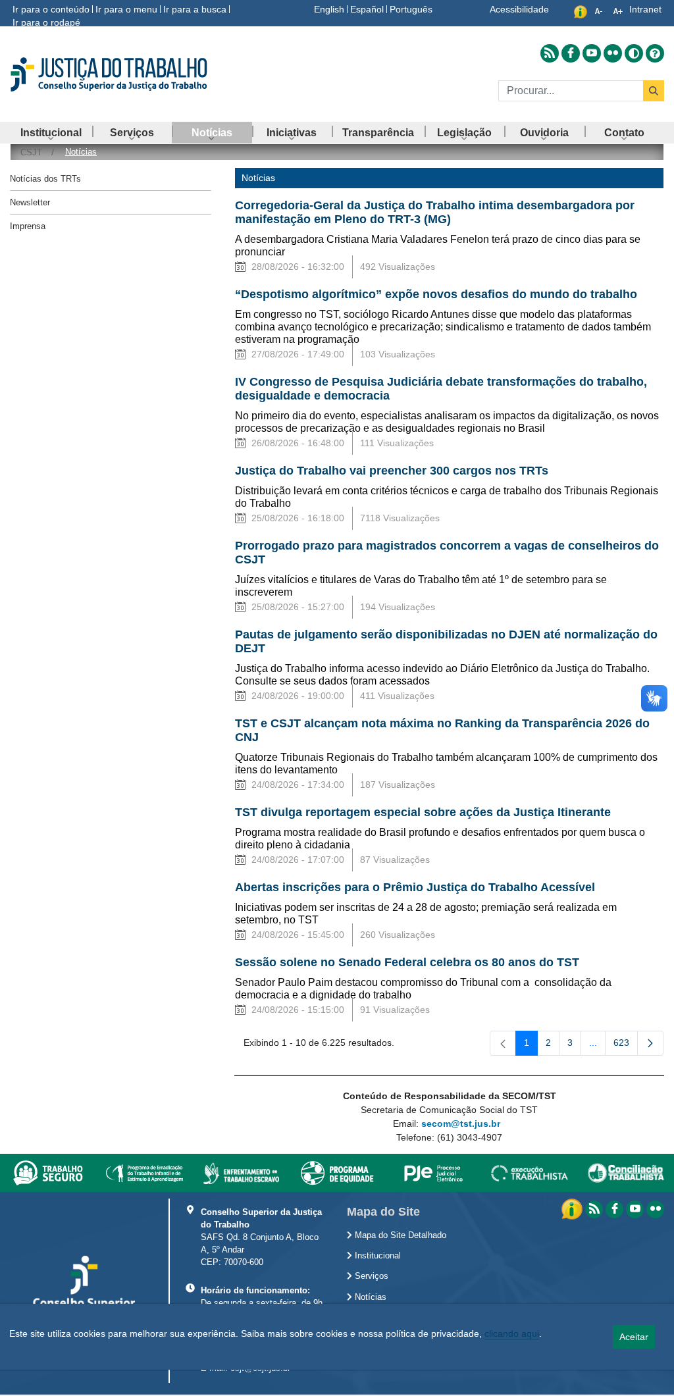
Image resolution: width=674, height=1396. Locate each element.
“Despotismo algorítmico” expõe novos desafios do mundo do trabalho (436, 294)
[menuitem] (51, 132)
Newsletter (30, 202)
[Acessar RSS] (549, 53)
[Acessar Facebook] (570, 53)
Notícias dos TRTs (45, 179)
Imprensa (27, 226)
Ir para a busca (194, 9)
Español (367, 9)
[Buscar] (653, 90)
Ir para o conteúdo (51, 9)
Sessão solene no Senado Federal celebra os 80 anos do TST (407, 962)
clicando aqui (511, 1333)
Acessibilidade (519, 9)
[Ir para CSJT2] (112, 74)
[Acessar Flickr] (613, 53)
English (329, 9)
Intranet (645, 9)
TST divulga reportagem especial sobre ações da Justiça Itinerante (423, 812)
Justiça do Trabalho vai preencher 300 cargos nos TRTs (391, 470)
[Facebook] (614, 1209)
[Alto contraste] (634, 53)
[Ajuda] (655, 53)
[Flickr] (655, 1209)
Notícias (369, 1297)
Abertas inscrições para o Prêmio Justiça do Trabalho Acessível (415, 887)
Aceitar (633, 1336)
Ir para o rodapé (46, 22)
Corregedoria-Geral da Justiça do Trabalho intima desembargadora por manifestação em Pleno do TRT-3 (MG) (435, 212)
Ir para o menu (126, 9)
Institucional (376, 1255)
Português (411, 9)
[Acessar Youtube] (592, 53)
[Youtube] (635, 1209)
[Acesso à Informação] (573, 1208)
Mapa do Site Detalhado (399, 1235)
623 (625, 1045)
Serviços (370, 1276)
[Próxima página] (650, 1043)
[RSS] (594, 1209)
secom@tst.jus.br (460, 1123)
